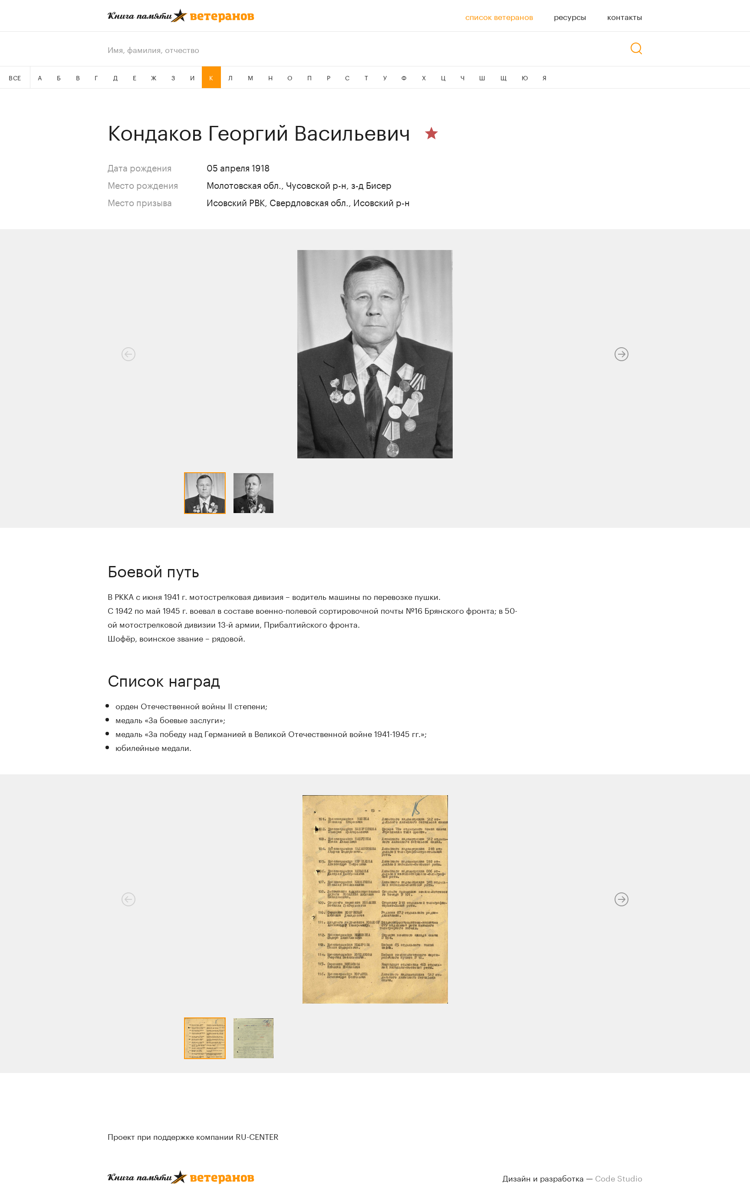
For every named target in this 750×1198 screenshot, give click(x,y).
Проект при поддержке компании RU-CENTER (193, 1135)
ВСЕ (15, 77)
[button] (621, 354)
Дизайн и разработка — (572, 1177)
